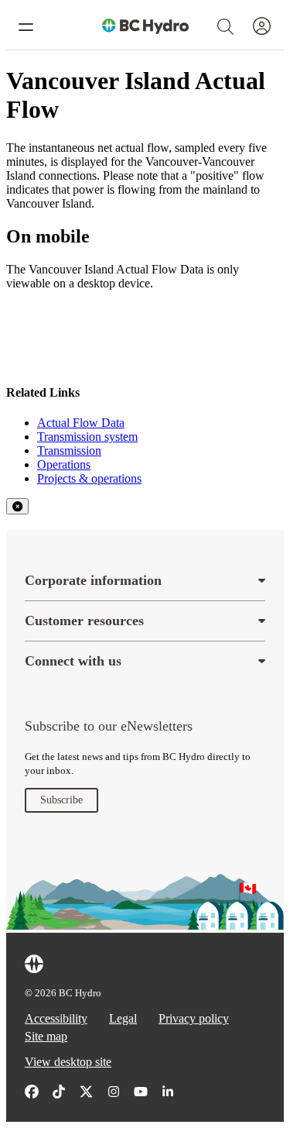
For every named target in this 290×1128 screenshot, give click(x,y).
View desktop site (68, 1061)
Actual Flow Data (81, 422)
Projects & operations (89, 478)
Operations (63, 464)
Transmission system (87, 436)
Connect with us (73, 661)
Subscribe (61, 800)
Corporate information (93, 580)
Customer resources (84, 620)
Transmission (69, 450)
